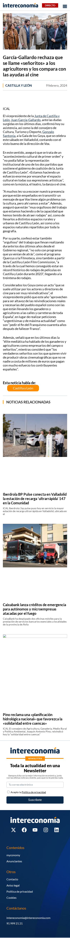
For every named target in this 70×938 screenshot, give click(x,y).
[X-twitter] (13, 829)
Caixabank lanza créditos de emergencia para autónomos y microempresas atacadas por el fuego (34, 609)
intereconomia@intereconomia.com (28, 917)
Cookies (11, 897)
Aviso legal (13, 885)
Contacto (12, 879)
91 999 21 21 (14, 923)
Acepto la (28, 792)
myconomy (13, 855)
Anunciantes (14, 861)
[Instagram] (45, 829)
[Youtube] (35, 829)
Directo (50, 5)
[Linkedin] (56, 829)
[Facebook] (24, 829)
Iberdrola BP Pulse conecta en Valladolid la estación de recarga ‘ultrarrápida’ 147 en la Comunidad (35, 498)
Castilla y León (18, 85)
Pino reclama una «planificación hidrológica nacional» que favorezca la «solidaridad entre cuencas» (32, 718)
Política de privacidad (19, 891)
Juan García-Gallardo (26, 120)
